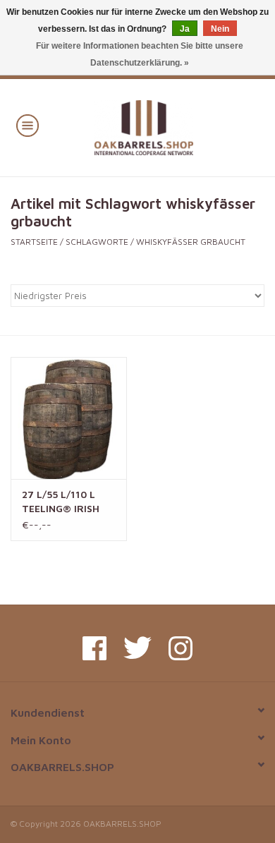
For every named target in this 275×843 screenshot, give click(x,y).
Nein (220, 29)
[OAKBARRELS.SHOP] (164, 126)
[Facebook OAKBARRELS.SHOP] (94, 648)
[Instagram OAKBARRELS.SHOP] (180, 648)
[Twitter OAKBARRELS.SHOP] (137, 648)
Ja (185, 29)
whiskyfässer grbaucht (190, 241)
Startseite (34, 241)
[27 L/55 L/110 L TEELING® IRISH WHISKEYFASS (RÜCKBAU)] (69, 418)
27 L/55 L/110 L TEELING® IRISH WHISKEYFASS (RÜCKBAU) (60, 502)
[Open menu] (27, 125)
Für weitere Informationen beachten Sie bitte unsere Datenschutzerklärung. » (139, 54)
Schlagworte (97, 241)
